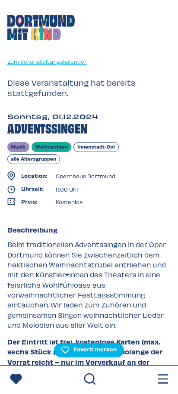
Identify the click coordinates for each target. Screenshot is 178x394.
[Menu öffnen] (163, 380)
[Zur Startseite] (41, 29)
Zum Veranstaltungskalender (47, 61)
